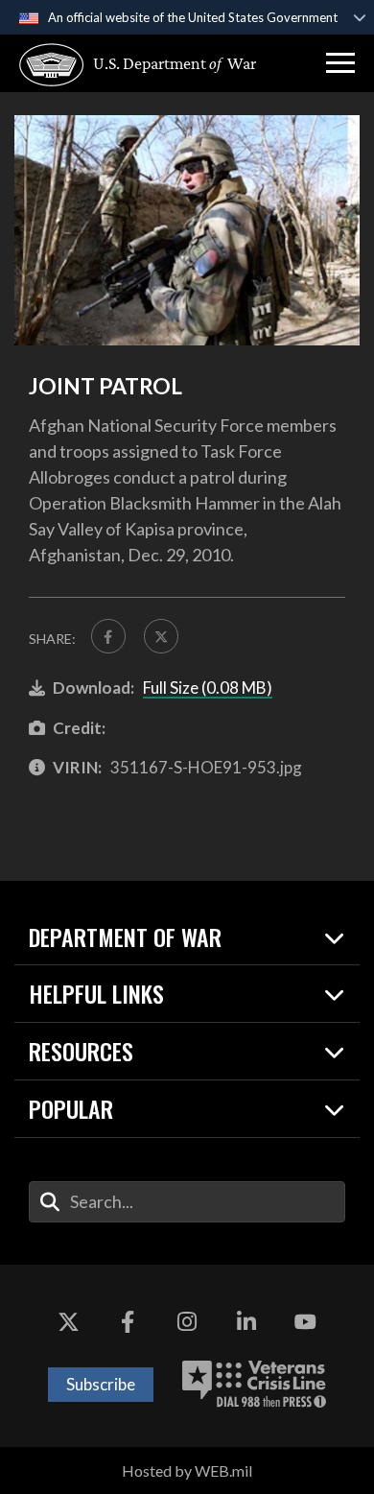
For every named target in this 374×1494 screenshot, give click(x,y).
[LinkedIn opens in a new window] (246, 1322)
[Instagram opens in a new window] (187, 1322)
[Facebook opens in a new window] (128, 1322)
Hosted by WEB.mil (187, 1470)
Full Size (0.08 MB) (207, 687)
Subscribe (100, 1384)
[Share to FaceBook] (108, 636)
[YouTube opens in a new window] (305, 1322)
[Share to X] (161, 636)
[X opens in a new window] (69, 1322)
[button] (340, 63)
